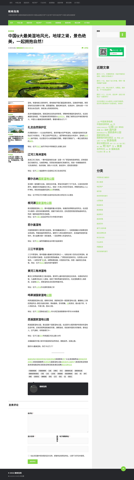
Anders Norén (15, 476)
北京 (116, 127)
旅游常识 (100, 214)
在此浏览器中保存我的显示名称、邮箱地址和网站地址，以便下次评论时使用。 (58, 456)
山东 (47, 373)
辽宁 (37, 171)
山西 (98, 141)
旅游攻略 (60, 3)
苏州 (107, 149)
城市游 (99, 191)
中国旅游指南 (50, 359)
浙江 (123, 143)
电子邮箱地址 (64, 436)
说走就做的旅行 (102, 251)
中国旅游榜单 (40, 359)
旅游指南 (47, 362)
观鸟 (37, 282)
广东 (101, 141)
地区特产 (35, 3)
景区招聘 (68, 3)
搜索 (98, 31)
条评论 (30, 413)
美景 (31, 141)
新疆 (105, 140)
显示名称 (31, 436)
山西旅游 (100, 200)
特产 (64, 359)
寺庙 (118, 138)
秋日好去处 (101, 237)
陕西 (107, 151)
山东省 (38, 287)
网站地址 (57, 439)
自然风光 (61, 116)
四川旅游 (100, 182)
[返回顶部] (123, 468)
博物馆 (121, 127)
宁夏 (37, 311)
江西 (117, 143)
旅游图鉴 (52, 3)
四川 (37, 241)
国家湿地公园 (46, 178)
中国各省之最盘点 (103, 177)
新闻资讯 (100, 205)
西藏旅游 (100, 247)
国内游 (112, 130)
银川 (49, 311)
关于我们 (77, 3)
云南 (111, 124)
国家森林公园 (66, 362)
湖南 (101, 146)
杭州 (41, 336)
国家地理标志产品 (102, 132)
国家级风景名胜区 (34, 373)
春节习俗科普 (101, 228)
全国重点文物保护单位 (102, 127)
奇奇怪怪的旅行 (102, 196)
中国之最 (18, 3)
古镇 (98, 130)
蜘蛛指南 (13, 11)
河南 (120, 143)
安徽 (115, 138)
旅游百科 (26, 3)
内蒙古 (38, 217)
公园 (41, 208)
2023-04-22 (29, 48)
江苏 (114, 143)
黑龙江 (38, 146)
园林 (106, 130)
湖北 (98, 146)
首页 (11, 3)
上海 (98, 122)
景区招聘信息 (67, 365)
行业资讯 (43, 3)
